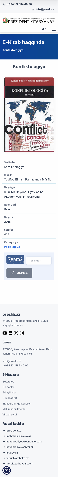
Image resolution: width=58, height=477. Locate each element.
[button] (6, 470)
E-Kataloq (8, 381)
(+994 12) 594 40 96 (19, 4)
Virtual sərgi (9, 414)
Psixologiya (12, 246)
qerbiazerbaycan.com (19, 463)
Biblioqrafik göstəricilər (16, 403)
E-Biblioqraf (9, 398)
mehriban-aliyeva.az (18, 436)
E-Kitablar (8, 387)
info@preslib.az (46, 9)
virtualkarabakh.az (17, 458)
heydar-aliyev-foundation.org (24, 441)
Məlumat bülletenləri (14, 409)
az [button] (44, 29)
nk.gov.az (12, 452)
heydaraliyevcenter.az (20, 447)
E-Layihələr (9, 392)
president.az (14, 430)
